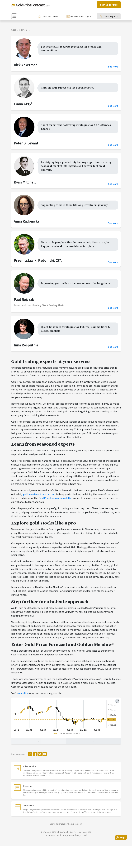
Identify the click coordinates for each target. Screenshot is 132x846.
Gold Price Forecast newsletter (55, 498)
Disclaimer (27, 786)
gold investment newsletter (38, 494)
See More (113, 66)
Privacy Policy (29, 766)
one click (23, 693)
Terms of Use (28, 805)
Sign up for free (109, 4)
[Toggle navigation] (14, 16)
